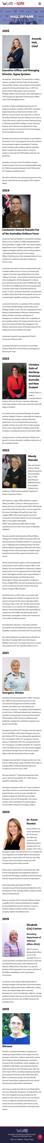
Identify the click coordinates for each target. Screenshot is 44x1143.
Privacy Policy (29, 1139)
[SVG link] (22, 1131)
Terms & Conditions (16, 1139)
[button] (40, 4)
